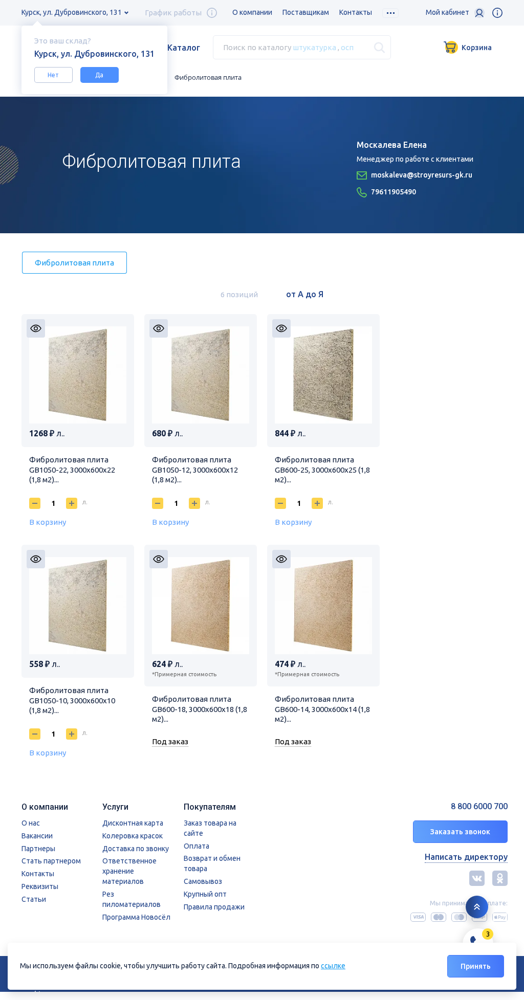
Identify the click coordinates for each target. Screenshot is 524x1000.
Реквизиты (39, 886)
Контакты (355, 12)
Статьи (33, 899)
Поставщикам (305, 12)
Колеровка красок (132, 836)
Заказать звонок (460, 832)
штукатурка (314, 47)
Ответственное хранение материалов (129, 871)
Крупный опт (205, 894)
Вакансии (37, 836)
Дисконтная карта (132, 823)
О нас (30, 823)
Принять (476, 966)
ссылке (333, 966)
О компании (252, 12)
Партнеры (38, 849)
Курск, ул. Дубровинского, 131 (71, 12)
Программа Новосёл (136, 917)
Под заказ (170, 741)
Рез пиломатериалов (131, 899)
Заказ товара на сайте (210, 828)
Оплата (196, 846)
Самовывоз (203, 881)
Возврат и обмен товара (212, 863)
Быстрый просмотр (36, 328)
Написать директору (466, 856)
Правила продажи (214, 907)
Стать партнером (51, 861)
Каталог (183, 47)
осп (347, 47)
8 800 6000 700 (479, 806)
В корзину (47, 522)
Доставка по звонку (135, 849)
